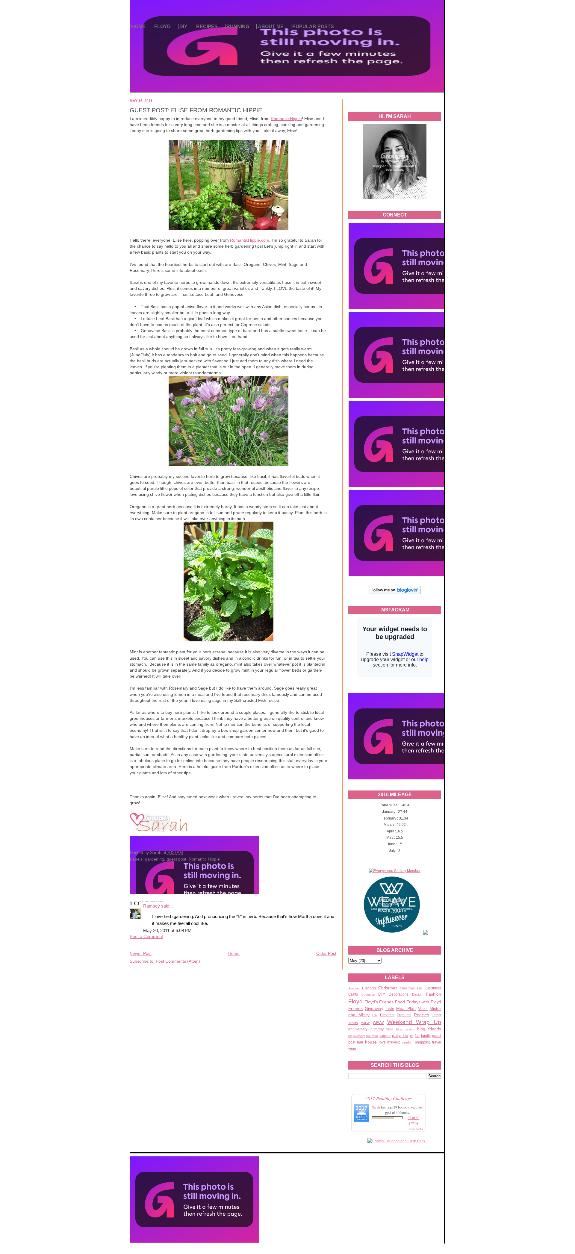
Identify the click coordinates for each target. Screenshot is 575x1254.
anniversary (357, 1029)
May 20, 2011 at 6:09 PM (167, 930)
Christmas (387, 987)
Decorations (398, 994)
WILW (365, 1023)
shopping (422, 1042)
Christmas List (411, 988)
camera (385, 1036)
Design (417, 994)
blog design (405, 1029)
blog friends (429, 1028)
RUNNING (237, 26)
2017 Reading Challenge (388, 1098)
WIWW (378, 1023)
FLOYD (162, 26)
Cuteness (368, 994)
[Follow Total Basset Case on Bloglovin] (395, 593)
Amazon (354, 988)
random (407, 1042)
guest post (176, 859)
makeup (393, 1042)
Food (400, 1001)
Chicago (369, 988)
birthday (377, 1029)
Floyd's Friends (379, 1001)
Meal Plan (406, 1008)
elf (411, 1036)
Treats (353, 1023)
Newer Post (141, 953)
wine (352, 1048)
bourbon (372, 1036)
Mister (423, 1009)
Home (234, 953)
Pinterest (387, 1015)
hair (360, 1042)
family (426, 1036)
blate (389, 1029)
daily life (400, 1035)
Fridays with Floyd (423, 1001)
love (382, 1042)
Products (404, 1015)
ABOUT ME (271, 26)
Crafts (353, 994)
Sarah (376, 1107)
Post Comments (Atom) (178, 961)
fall (417, 1036)
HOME (138, 26)
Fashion (433, 994)
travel (436, 1042)
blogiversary (356, 1036)
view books (416, 1129)
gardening (154, 859)
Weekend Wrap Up (414, 1022)
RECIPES (207, 26)
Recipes (421, 1014)
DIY (183, 26)
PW (374, 1015)
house (371, 1042)
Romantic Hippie (286, 118)
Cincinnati (433, 988)
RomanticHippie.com (249, 240)
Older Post (326, 953)
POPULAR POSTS (313, 26)
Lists (389, 1008)
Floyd (355, 1001)
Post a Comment (146, 936)
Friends (355, 1008)
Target (436, 1015)
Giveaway (374, 1008)
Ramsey (151, 906)
